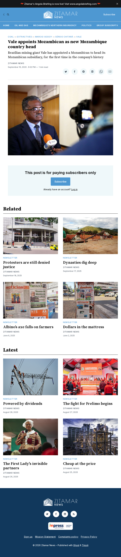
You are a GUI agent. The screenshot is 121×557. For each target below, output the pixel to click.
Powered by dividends (22, 403)
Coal (11, 37)
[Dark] (4, 14)
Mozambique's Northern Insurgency (55, 25)
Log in (74, 189)
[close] (117, 3)
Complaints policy (68, 536)
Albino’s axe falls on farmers (28, 327)
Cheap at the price (79, 463)
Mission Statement (45, 536)
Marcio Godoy (43, 37)
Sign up (28, 536)
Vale (79, 37)
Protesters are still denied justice (26, 264)
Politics (87, 25)
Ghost (76, 545)
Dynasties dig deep (80, 262)
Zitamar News (16, 63)
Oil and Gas (21, 25)
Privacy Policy (89, 536)
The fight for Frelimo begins (87, 403)
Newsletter (10, 258)
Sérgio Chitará (64, 37)
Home (6, 25)
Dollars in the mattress (83, 327)
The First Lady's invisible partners (25, 466)
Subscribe (109, 14)
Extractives (24, 37)
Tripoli (85, 545)
